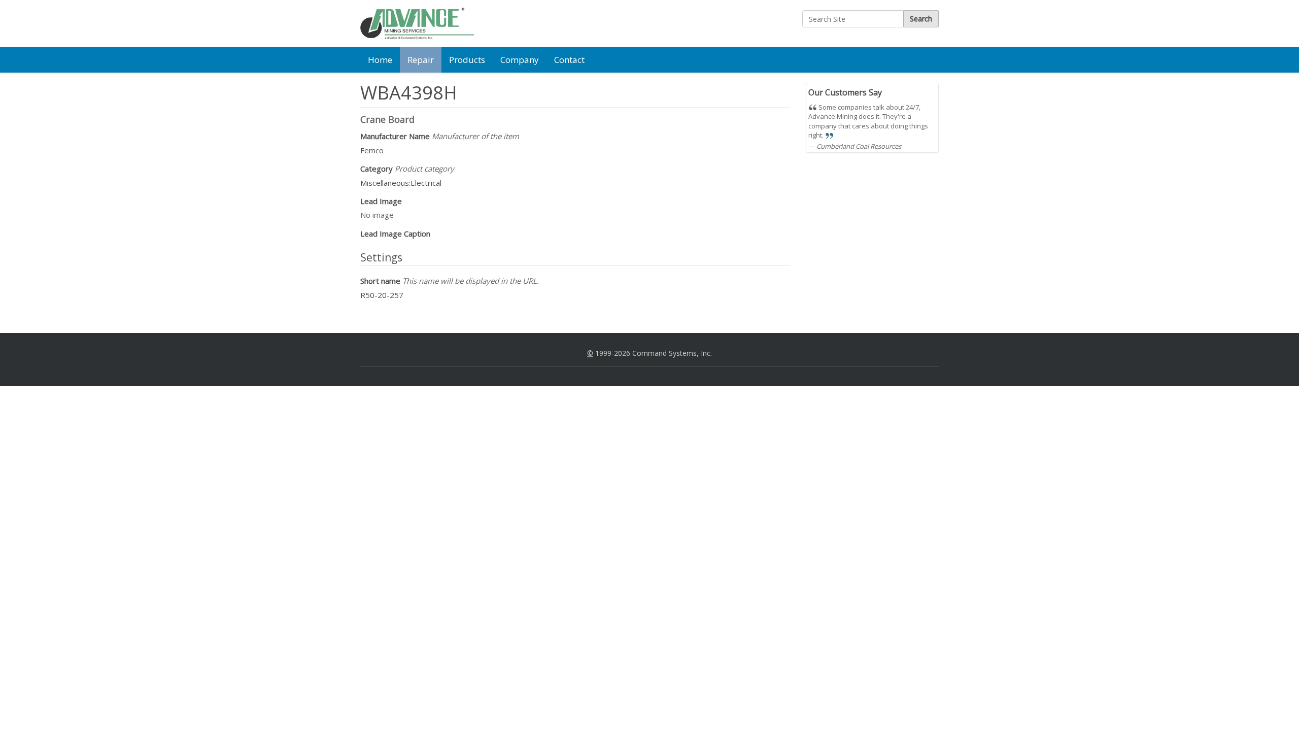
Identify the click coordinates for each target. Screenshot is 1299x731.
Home (380, 59)
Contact (569, 59)
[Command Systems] (417, 24)
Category (407, 168)
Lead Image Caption (395, 233)
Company (519, 59)
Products (467, 59)
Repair (420, 59)
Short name (449, 281)
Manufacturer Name (439, 136)
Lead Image (381, 201)
